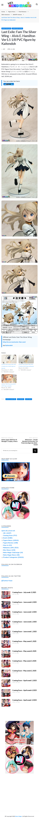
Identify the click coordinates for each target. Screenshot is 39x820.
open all (4, 531)
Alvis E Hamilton (11, 399)
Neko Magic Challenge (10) (13, 553)
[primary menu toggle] (2, 4)
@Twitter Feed (6, 581)
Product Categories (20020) (13, 557)
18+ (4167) (7, 533)
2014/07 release (6, 28)
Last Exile (28, 399)
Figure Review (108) (10, 543)
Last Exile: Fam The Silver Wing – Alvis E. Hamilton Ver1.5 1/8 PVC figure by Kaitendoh (8, 366)
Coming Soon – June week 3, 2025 (24, 612)
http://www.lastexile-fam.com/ (14, 342)
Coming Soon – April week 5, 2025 (24, 680)
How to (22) (7, 545)
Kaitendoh (9, 345)
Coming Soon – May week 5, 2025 (24, 641)
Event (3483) (7, 538)
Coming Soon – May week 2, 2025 (24, 671)
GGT (4, 49)
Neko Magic (18, 816)
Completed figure (17, 28)
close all (12, 531)
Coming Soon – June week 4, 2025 (24, 602)
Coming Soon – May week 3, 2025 (24, 661)
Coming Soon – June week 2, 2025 (24, 622)
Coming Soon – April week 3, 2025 (24, 700)
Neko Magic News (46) (11, 555)
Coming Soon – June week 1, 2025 (24, 631)
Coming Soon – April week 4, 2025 (24, 690)
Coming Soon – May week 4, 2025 (24, 651)
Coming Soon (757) (10, 535)
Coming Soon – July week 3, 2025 (24, 592)
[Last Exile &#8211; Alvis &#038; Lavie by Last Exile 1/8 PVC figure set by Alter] (9, 378)
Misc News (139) (9, 550)
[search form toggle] (37, 4)
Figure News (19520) (11, 540)
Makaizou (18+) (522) (11, 548)
